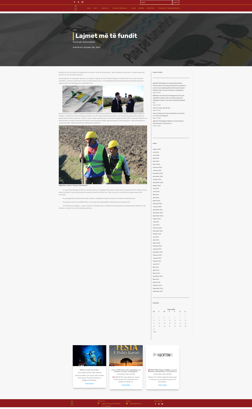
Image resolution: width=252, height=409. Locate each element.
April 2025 (156, 197)
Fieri (95, 8)
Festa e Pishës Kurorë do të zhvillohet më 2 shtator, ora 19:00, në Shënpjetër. (126, 370)
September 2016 (158, 288)
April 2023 (156, 240)
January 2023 (157, 249)
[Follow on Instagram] (159, 404)
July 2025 (156, 188)
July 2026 (156, 152)
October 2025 (157, 179)
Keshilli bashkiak (120, 8)
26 (164, 326)
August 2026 (157, 149)
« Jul (154, 331)
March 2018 (156, 282)
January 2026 (157, 170)
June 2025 (156, 191)
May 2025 (156, 194)
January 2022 (157, 258)
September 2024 (158, 216)
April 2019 (156, 270)
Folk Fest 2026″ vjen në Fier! (161, 108)
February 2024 (157, 228)
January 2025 (157, 206)
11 (159, 320)
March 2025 (156, 200)
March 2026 (156, 164)
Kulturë (88, 372)
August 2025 (157, 185)
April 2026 (156, 161)
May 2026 (156, 158)
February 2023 (157, 246)
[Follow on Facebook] (155, 404)
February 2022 (157, 255)
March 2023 (156, 243)
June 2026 (156, 155)
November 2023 (158, 231)
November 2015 (158, 291)
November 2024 (158, 213)
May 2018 (156, 279)
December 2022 (158, 252)
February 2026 (157, 167)
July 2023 (156, 237)
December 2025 (158, 173)
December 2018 (158, 276)
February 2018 (157, 285)
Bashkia (105, 8)
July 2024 (156, 222)
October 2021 (157, 261)
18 (159, 323)
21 (175, 323)
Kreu (89, 8)
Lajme (133, 8)
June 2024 (156, 225)
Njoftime (150, 8)
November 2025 (158, 176)
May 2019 (156, 267)
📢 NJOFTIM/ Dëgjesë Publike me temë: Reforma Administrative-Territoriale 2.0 (162, 370)
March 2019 (156, 273)
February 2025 (157, 203)
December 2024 (158, 209)
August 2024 (157, 219)
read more (89, 384)
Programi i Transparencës (168, 8)
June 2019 (156, 264)
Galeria (141, 8)
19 (164, 323)
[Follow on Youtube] (162, 404)
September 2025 (158, 182)
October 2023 (157, 234)
